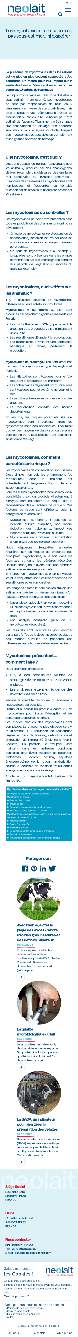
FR (67, 2)
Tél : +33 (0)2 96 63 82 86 (21, 1249)
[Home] (27, 11)
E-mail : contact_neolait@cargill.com (28, 1253)
